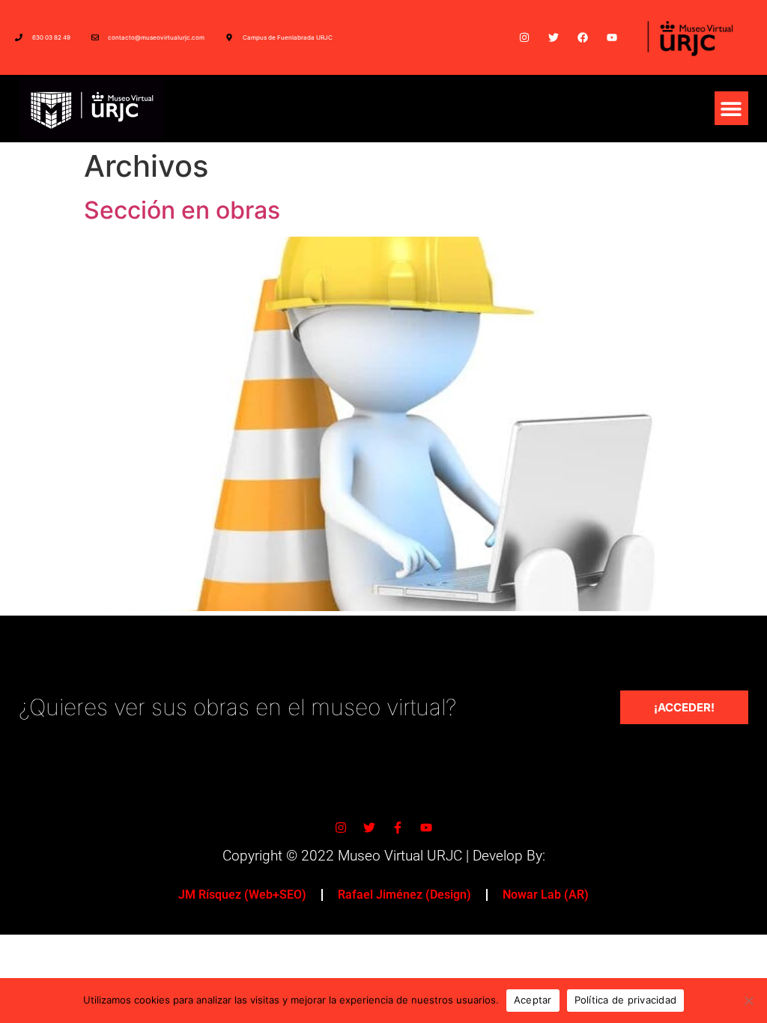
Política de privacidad (626, 1000)
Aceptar (533, 1000)
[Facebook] (582, 37)
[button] (731, 108)
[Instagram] (524, 37)
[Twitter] (553, 37)
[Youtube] (612, 37)
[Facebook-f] (398, 828)
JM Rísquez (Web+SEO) (242, 894)
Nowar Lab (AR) (546, 894)
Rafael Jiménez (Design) (404, 894)
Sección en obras (182, 210)
